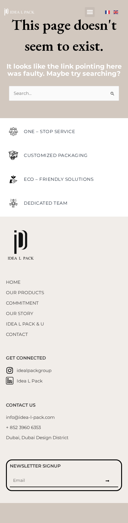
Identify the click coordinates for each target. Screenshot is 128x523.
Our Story (19, 313)
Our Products (25, 292)
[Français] (109, 12)
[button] (90, 12)
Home (13, 282)
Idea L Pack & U (25, 324)
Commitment (22, 303)
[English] (117, 12)
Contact (17, 334)
